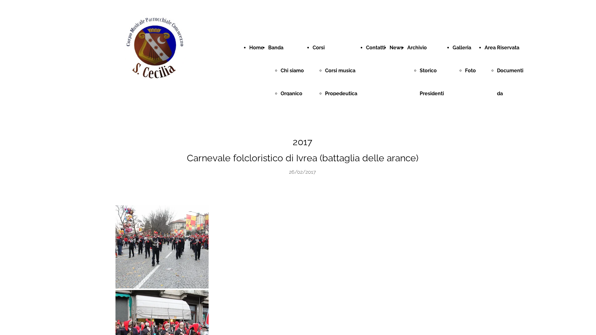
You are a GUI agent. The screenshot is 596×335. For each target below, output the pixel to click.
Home (256, 48)
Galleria (462, 48)
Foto (470, 71)
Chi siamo (292, 71)
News (396, 48)
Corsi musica (340, 71)
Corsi (319, 48)
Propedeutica (341, 93)
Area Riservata (502, 48)
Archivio (417, 48)
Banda (275, 48)
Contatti (375, 48)
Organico (291, 93)
